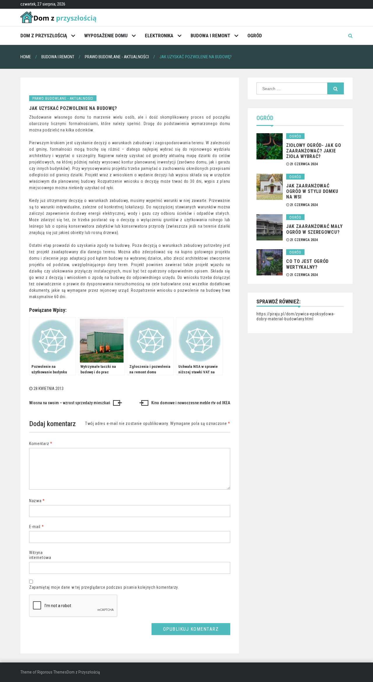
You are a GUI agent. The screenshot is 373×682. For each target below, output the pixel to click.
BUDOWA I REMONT (210, 35)
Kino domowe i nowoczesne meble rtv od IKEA (190, 402)
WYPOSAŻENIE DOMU (106, 35)
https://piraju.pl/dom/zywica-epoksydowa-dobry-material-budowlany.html (295, 316)
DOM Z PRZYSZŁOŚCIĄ (43, 35)
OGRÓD (254, 35)
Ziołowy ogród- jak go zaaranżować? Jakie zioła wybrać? (313, 151)
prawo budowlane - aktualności (62, 98)
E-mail (36, 526)
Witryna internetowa (40, 555)
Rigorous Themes (52, 672)
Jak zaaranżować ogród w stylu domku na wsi (312, 191)
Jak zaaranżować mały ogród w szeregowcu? (314, 229)
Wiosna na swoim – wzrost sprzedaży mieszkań (69, 402)
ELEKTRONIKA (159, 35)
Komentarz (40, 443)
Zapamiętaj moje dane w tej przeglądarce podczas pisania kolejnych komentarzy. (104, 587)
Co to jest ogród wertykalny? (307, 264)
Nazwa (37, 500)
